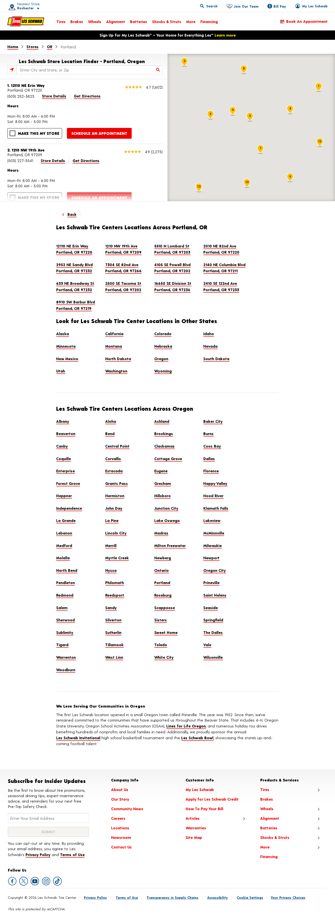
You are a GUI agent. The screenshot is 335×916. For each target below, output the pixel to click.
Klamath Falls (215, 508)
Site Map (194, 837)
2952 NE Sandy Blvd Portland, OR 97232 (74, 267)
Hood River (213, 495)
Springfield (213, 619)
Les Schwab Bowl (197, 737)
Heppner (64, 495)
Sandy (111, 607)
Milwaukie (212, 545)
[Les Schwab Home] (25, 21)
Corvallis (113, 458)
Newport (211, 557)
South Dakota (216, 358)
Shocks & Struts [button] (274, 837)
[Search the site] (209, 6)
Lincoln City (116, 533)
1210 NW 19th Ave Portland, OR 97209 (123, 249)
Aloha (110, 421)
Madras (161, 533)
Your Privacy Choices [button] (288, 897)
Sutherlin (113, 632)
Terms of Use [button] (72, 854)
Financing (209, 21)
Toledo (160, 644)
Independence (69, 508)
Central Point (117, 446)
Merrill (110, 545)
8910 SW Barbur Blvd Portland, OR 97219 (75, 305)
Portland (162, 582)
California (114, 333)
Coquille (63, 458)
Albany (62, 421)
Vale (207, 644)
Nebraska (163, 346)
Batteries (138, 21)
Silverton (113, 619)
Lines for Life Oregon (186, 726)
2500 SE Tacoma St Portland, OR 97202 (123, 286)
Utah (60, 371)
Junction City (166, 508)
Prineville (211, 582)
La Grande (66, 520)
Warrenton (66, 657)
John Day (113, 508)
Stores (32, 46)
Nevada (210, 346)
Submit (48, 831)
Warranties (196, 827)
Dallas (209, 458)
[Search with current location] (11, 69)
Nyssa (110, 570)
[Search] (158, 69)
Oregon (161, 358)
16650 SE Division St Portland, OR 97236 (172, 286)
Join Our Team (246, 6)
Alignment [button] (269, 818)
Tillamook (114, 644)
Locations (120, 827)
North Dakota (118, 358)
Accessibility (217, 897)
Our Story (120, 799)
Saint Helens (214, 595)
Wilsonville (213, 657)
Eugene (161, 470)
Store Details (54, 96)
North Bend (66, 570)
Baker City (213, 421)
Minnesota (66, 346)
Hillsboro (162, 495)
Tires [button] (264, 789)
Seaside (210, 607)
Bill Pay (279, 6)
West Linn (114, 657)
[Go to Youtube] (34, 881)
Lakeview (211, 520)
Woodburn (65, 669)
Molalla (63, 557)
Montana (113, 346)
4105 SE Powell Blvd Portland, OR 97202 (172, 267)
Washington (116, 371)
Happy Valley (215, 483)
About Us (119, 789)
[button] (22, 6)
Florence (211, 470)
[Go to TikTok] (57, 881)
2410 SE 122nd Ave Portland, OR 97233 (221, 286)
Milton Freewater (170, 545)
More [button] (265, 847)
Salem (61, 607)
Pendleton (65, 582)
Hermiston (114, 495)
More (190, 21)
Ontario (161, 570)
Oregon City (214, 570)
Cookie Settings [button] (250, 897)
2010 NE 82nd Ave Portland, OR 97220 (221, 249)
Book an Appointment (307, 21)
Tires (60, 21)
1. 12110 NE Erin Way (26, 85)
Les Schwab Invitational (78, 737)
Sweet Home (166, 632)
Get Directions (87, 96)
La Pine (111, 520)
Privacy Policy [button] (38, 854)
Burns (208, 433)
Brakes (76, 21)
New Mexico (67, 358)
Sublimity (64, 632)
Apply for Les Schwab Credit (212, 799)
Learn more (225, 35)
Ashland (161, 421)
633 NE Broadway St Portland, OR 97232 (75, 286)
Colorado (162, 333)
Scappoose (164, 607)
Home (12, 46)
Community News (127, 808)
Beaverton (65, 433)
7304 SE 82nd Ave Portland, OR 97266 (123, 267)
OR (49, 46)
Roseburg (162, 595)
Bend (110, 433)
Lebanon (64, 533)
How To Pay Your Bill (204, 808)
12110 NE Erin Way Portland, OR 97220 (74, 249)
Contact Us (121, 847)
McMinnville (213, 533)
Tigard (62, 644)
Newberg (162, 557)
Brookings (163, 433)
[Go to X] (23, 881)
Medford (64, 545)
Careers (118, 818)
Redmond (64, 595)
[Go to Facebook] (12, 881)
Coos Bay (212, 446)
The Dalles (213, 632)
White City (164, 657)
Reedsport (114, 595)
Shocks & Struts (166, 21)
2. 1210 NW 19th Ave (26, 150)
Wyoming (163, 371)
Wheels (94, 21)
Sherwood (65, 619)
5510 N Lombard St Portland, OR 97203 (172, 249)
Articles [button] (193, 818)
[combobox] (89, 69)
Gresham (162, 483)
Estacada (114, 470)
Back (72, 214)
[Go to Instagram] (46, 881)
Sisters (160, 619)
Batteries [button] (268, 827)
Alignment (115, 21)
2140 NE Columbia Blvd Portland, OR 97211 (224, 267)
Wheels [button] (266, 808)
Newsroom (121, 837)
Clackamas (164, 446)
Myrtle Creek (117, 557)
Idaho (208, 333)
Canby (62, 446)
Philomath (114, 582)
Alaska (62, 333)
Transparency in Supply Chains (172, 897)
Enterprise (65, 470)
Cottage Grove (168, 458)
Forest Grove (68, 483)
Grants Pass (116, 483)
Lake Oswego (167, 520)
